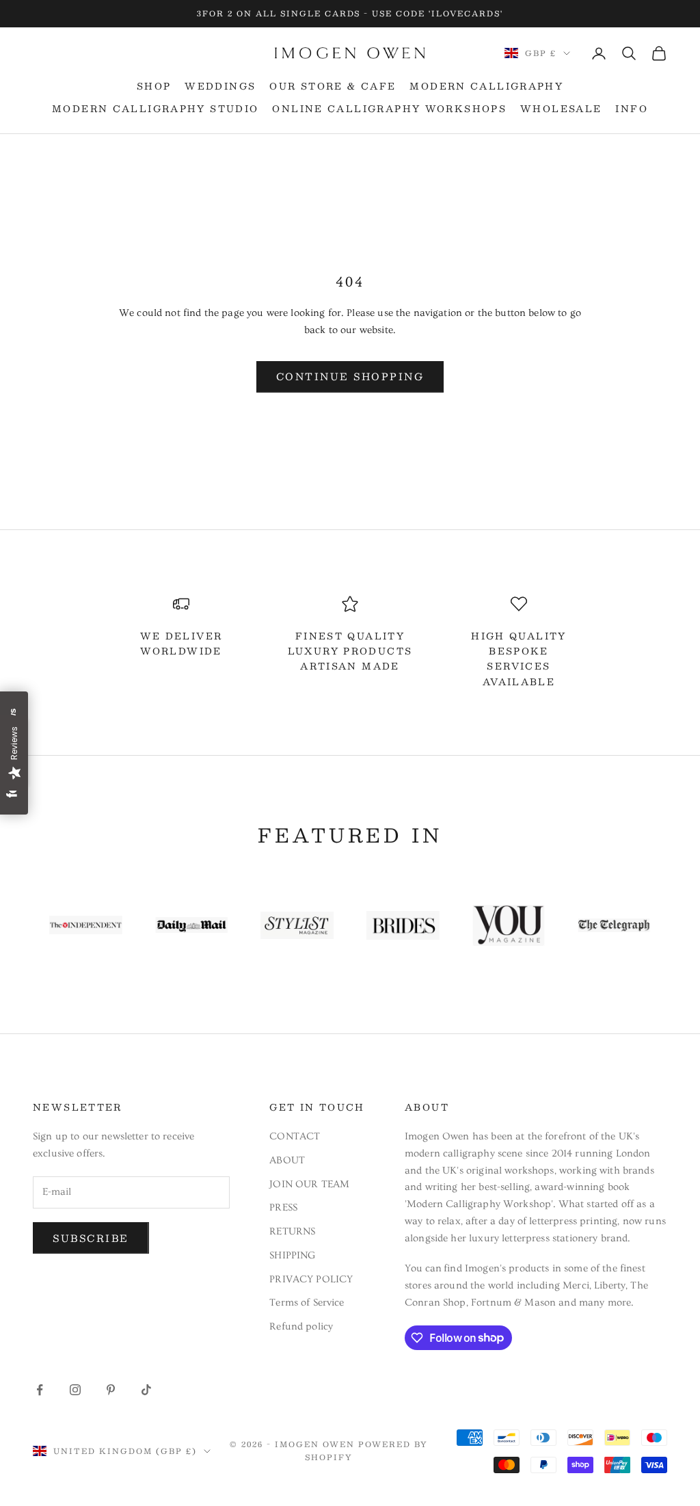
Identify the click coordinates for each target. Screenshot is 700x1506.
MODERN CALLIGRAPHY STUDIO (155, 108)
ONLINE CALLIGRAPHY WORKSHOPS (389, 108)
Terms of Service (306, 1302)
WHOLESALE (561, 108)
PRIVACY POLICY (311, 1279)
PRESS (283, 1207)
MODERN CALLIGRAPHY (486, 86)
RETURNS (292, 1231)
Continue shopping (350, 376)
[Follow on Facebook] (39, 1390)
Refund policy (301, 1326)
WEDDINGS (220, 86)
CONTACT (294, 1136)
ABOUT (287, 1160)
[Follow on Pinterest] (111, 1390)
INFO (631, 108)
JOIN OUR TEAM (309, 1184)
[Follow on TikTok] (146, 1390)
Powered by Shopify (366, 1450)
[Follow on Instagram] (75, 1390)
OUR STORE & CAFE (332, 86)
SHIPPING (292, 1255)
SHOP (154, 86)
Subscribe (91, 1238)
